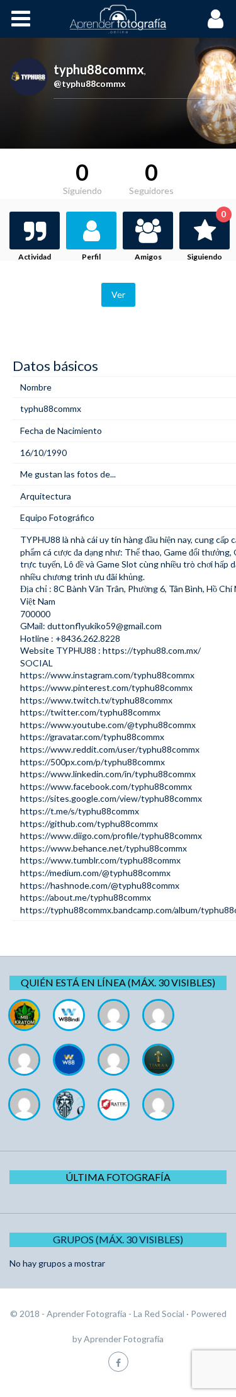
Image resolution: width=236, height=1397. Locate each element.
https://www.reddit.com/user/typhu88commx (109, 749)
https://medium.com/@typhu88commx (95, 872)
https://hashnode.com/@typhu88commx (99, 885)
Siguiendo (206, 236)
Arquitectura (45, 496)
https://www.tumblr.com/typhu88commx (100, 860)
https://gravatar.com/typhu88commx (92, 736)
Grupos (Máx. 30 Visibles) (118, 1239)
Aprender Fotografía (124, 1338)
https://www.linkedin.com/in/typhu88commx (108, 773)
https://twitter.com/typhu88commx (90, 712)
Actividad (34, 256)
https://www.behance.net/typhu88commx (103, 848)
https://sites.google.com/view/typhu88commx (111, 798)
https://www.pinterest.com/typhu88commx (106, 687)
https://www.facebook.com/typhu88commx (106, 786)
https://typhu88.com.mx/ (152, 650)
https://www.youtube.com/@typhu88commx (108, 724)
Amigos (148, 256)
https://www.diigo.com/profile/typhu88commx (111, 835)
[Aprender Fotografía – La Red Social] (118, 19)
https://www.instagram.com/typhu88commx (107, 675)
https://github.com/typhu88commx (89, 823)
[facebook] (118, 1361)
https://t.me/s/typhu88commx (79, 811)
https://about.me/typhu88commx (85, 897)
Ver (118, 294)
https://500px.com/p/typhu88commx (92, 761)
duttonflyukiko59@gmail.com (104, 625)
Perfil (91, 256)
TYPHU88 (40, 539)
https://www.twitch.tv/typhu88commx (96, 700)
